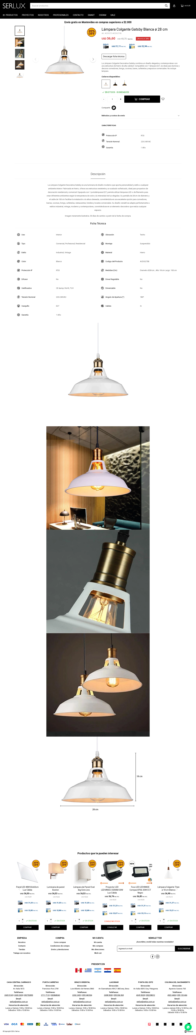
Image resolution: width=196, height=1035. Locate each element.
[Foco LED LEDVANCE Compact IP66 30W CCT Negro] (140, 872)
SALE (112, 15)
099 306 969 (119, 995)
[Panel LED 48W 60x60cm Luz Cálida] (27, 872)
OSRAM (102, 15)
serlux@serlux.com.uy (19, 1002)
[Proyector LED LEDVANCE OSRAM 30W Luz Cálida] (112, 872)
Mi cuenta (98, 942)
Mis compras (98, 946)
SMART (91, 15)
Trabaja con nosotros (21, 953)
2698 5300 (108, 995)
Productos (12, 15)
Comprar (144, 99)
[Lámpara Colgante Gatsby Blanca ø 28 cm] (106, 84)
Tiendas (22, 950)
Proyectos (28, 15)
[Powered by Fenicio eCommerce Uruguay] (189, 1031)
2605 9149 (8, 995)
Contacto (78, 15)
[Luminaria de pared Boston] (55, 872)
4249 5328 (140, 995)
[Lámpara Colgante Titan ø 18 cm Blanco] (168, 872)
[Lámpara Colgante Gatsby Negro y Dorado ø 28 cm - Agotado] (124, 84)
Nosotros (43, 15)
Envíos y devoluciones (60, 950)
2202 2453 (76, 995)
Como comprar (60, 942)
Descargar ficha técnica (113, 56)
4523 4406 (171, 995)
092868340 (55, 995)
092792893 (28, 995)
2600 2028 (18, 995)
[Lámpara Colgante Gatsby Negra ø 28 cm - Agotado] (115, 84)
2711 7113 (45, 995)
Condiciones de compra (59, 946)
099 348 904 (87, 995)
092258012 (150, 995)
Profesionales (61, 15)
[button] (166, 6)
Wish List (98, 953)
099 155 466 (182, 995)
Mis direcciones (98, 950)
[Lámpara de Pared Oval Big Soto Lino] (84, 872)
